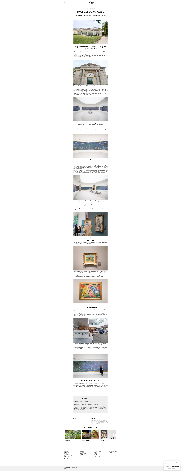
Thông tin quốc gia (97, 458)
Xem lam (95, 453)
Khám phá (93, 8)
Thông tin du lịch (97, 456)
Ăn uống (95, 452)
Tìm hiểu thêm (173, 468)
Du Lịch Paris (66, 458)
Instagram (111, 452)
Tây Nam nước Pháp (83, 457)
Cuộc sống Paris (99, 2)
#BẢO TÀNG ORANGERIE (95, 420)
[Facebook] (109, 453)
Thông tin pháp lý (67, 454)
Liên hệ (65, 453)
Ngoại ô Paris (82, 452)
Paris (77, 2)
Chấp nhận (175, 466)
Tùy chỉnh (169, 468)
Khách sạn (65, 463)
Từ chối (168, 466)
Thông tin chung (96, 457)
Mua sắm (95, 454)
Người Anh (81, 455)
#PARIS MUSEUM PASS (96, 423)
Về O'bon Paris (66, 452)
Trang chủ (87, 8)
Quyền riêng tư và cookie (68, 455)
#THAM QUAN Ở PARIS (103, 421)
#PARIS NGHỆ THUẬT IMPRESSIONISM (97, 422)
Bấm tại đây (80, 411)
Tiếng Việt (113, 2)
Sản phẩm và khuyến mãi (83, 2)
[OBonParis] (92, 2)
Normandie (81, 454)
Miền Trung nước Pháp (83, 453)
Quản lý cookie (66, 456)
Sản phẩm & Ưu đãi (97, 451)
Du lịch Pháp (106, 2)
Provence (81, 456)
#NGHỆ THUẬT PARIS (96, 421)
